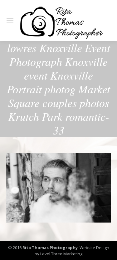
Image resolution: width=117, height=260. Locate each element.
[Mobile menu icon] (10, 20)
